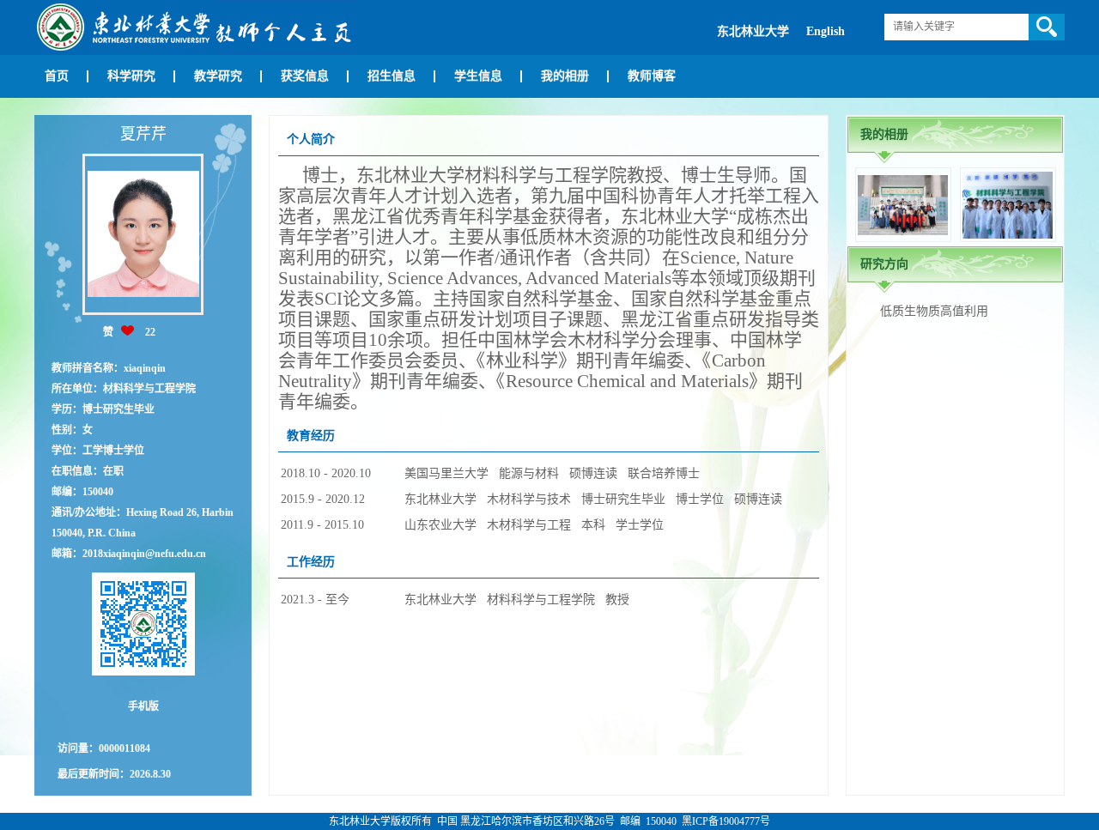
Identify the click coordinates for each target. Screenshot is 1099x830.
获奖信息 (305, 76)
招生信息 (391, 76)
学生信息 (478, 76)
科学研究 (131, 76)
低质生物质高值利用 (934, 311)
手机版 (143, 706)
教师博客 (652, 76)
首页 (57, 76)
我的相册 (565, 76)
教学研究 (218, 76)
